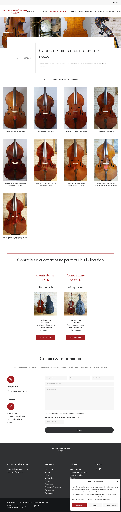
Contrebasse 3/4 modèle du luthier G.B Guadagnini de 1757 (15, 184)
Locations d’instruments (53, 487)
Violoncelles (49, 478)
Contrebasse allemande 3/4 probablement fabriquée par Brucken (106, 184)
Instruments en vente (58, 11)
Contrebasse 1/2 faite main (45, 132)
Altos (47, 475)
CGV (47, 502)
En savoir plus (45, 338)
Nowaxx (21, 508)
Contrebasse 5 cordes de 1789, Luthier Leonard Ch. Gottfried (15, 238)
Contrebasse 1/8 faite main (106, 132)
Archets (47, 481)
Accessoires (49, 484)
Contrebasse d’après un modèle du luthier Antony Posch (45, 184)
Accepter (79, 505)
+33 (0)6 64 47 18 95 (19, 391)
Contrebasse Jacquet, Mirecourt (15, 132)
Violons (47, 472)
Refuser (94, 505)
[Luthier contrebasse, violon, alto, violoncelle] (15, 11)
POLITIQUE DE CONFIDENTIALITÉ (25, 502)
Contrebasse (50, 79)
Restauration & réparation (81, 11)
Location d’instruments (104, 11)
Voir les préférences (110, 505)
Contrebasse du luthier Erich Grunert (76, 132)
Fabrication (42, 11)
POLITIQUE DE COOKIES (39, 502)
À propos (30, 11)
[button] (117, 481)
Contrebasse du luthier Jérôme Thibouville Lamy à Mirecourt (75, 184)
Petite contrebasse (68, 79)
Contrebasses (49, 469)
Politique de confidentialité (78, 413)
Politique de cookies (95, 509)
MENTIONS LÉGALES (12, 502)
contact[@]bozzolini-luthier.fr (17, 469)
